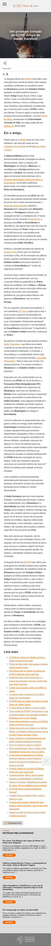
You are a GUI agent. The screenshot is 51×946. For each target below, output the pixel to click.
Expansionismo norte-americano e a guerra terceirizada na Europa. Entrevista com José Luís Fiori (28, 680)
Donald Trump (10, 252)
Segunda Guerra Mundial (15, 206)
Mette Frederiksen (12, 344)
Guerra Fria (34, 219)
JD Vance (23, 311)
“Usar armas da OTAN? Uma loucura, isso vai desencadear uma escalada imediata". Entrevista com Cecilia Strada (28, 714)
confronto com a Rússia (15, 146)
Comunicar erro (13, 823)
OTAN (27, 79)
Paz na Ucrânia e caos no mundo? (25, 745)
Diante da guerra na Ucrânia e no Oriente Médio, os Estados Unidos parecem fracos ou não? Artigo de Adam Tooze (28, 731)
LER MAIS (9, 855)
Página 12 (8, 126)
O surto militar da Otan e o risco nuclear (27, 708)
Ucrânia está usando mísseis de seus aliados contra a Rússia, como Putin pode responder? (28, 805)
